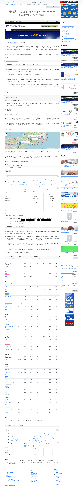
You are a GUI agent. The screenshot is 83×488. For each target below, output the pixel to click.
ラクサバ (7, 313)
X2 (5, 289)
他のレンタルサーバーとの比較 (70, 39)
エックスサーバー (8, 263)
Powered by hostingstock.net (10, 485)
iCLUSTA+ (7, 396)
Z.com (6, 342)
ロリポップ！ (7, 359)
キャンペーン (58, 476)
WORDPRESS (49, 1)
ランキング (32, 477)
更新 (57, 480)
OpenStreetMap (53, 148)
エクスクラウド (8, 339)
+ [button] (6, 133)
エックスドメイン (8, 283)
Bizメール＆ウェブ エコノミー (11, 296)
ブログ (57, 478)
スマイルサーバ (8, 369)
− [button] (6, 135)
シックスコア (7, 259)
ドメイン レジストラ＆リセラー (12, 480)
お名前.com (7, 362)
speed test (58, 482)
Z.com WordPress (8, 306)
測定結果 (65, 36)
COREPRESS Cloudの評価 (69, 38)
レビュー (8, 4)
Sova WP (6, 266)
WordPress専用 (9, 476)
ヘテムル (7, 336)
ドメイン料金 (34, 478)
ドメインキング (8, 319)
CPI (5, 389)
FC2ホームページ (8, 409)
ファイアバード (8, 286)
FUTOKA (7, 329)
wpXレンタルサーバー (9, 279)
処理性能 (33, 481)
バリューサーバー (8, 346)
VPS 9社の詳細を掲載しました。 (67, 273)
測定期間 (67, 33)
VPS (7, 475)
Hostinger (6, 415)
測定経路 (67, 34)
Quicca (6, 316)
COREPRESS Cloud (14, 4)
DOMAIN (34, 2)
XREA (6, 379)
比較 (55, 469)
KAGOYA (7, 332)
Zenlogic (6, 366)
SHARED (34, 1)
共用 (7, 473)
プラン (31, 469)
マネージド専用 (9, 479)
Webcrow (6, 276)
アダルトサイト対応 (10, 477)
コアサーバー (7, 356)
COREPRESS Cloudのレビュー (12, 61)
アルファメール (8, 352)
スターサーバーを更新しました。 (68, 265)
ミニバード (7, 273)
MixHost (6, 386)
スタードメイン (8, 309)
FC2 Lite (6, 412)
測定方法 (65, 31)
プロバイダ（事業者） (9, 472)
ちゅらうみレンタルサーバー (11, 399)
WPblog (6, 299)
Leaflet (48, 148)
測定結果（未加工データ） (69, 41)
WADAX (6, 376)
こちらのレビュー (14, 42)
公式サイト (32, 466)
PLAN (40, 2)
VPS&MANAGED (42, 1)
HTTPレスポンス (34, 480)
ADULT (54, 1)
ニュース (58, 477)
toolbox (57, 484)
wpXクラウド (7, 269)
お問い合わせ (58, 481)
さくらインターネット (9, 382)
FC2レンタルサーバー (9, 402)
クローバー (7, 293)
